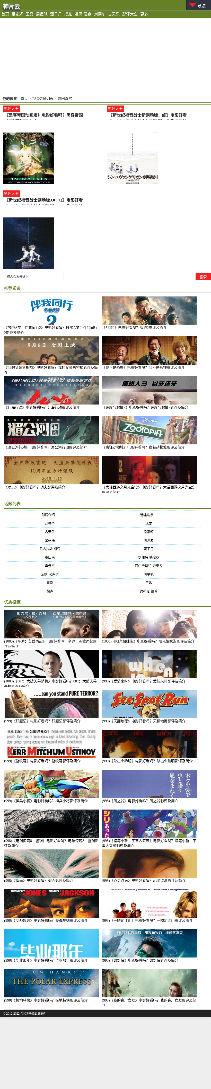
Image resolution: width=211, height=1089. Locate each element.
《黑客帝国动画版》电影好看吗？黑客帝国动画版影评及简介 (44, 115)
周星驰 (42, 14)
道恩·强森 (83, 14)
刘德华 (100, 14)
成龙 (68, 14)
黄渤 (53, 583)
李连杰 (53, 566)
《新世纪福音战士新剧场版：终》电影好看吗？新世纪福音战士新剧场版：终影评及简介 (148, 115)
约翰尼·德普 (152, 591)
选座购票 (152, 515)
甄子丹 (56, 14)
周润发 (152, 540)
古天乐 (114, 14)
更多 (144, 14)
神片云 (11, 6)
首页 (5, 14)
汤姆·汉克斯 (53, 574)
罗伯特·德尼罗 (152, 557)
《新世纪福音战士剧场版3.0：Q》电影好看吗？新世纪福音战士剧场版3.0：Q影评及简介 (44, 200)
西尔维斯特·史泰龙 (152, 566)
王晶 (29, 14)
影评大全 (130, 14)
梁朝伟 (53, 540)
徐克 (53, 591)
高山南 (53, 557)
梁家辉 (17, 14)
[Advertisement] (105, 57)
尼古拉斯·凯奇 (53, 549)
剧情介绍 (53, 515)
